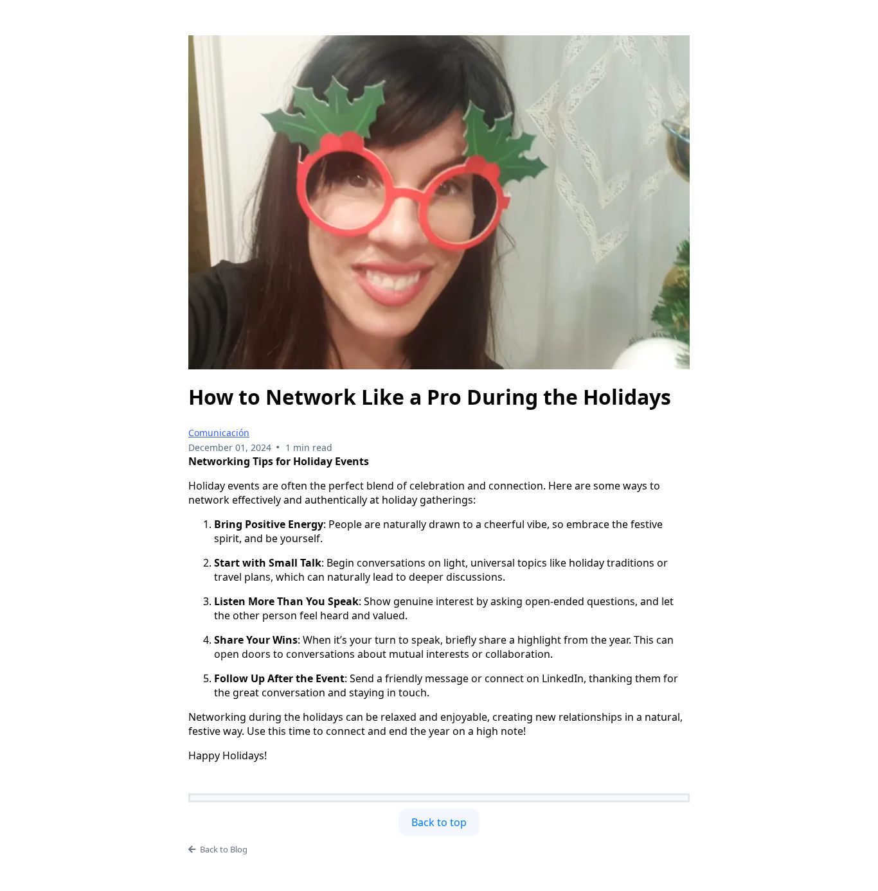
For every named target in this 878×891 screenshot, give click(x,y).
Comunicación (218, 433)
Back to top (439, 822)
